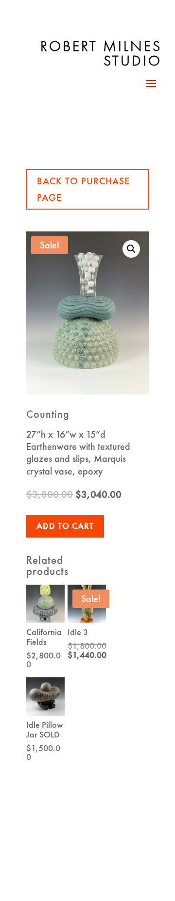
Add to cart (65, 525)
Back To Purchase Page (83, 189)
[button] (131, 249)
